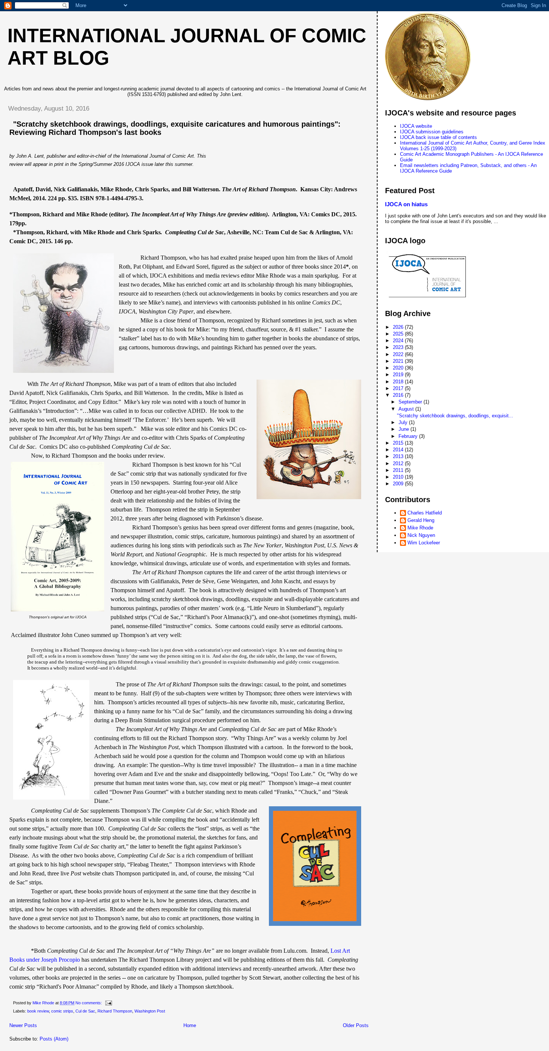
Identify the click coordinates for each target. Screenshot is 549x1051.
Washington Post (149, 1011)
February (408, 436)
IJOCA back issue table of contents (438, 137)
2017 (399, 388)
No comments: (89, 1003)
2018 (399, 381)
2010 (399, 477)
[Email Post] (108, 1003)
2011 (399, 470)
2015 (399, 443)
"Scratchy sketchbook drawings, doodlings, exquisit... (455, 415)
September (411, 402)
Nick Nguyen (421, 535)
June (404, 429)
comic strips (62, 1011)
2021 (399, 361)
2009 (399, 483)
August (406, 409)
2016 (399, 395)
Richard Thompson (114, 1011)
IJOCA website (416, 126)
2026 (399, 327)
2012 (399, 463)
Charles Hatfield (424, 513)
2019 (399, 374)
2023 (399, 347)
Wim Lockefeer (423, 542)
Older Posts (356, 1025)
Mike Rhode (420, 528)
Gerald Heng (420, 520)
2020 (399, 368)
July (403, 422)
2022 (399, 354)
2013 (399, 456)
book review (38, 1011)
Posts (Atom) (54, 1039)
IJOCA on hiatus (406, 204)
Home (189, 1025)
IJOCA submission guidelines (431, 132)
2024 (399, 340)
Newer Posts (23, 1025)
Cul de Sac (85, 1011)
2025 (399, 334)
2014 (399, 449)
